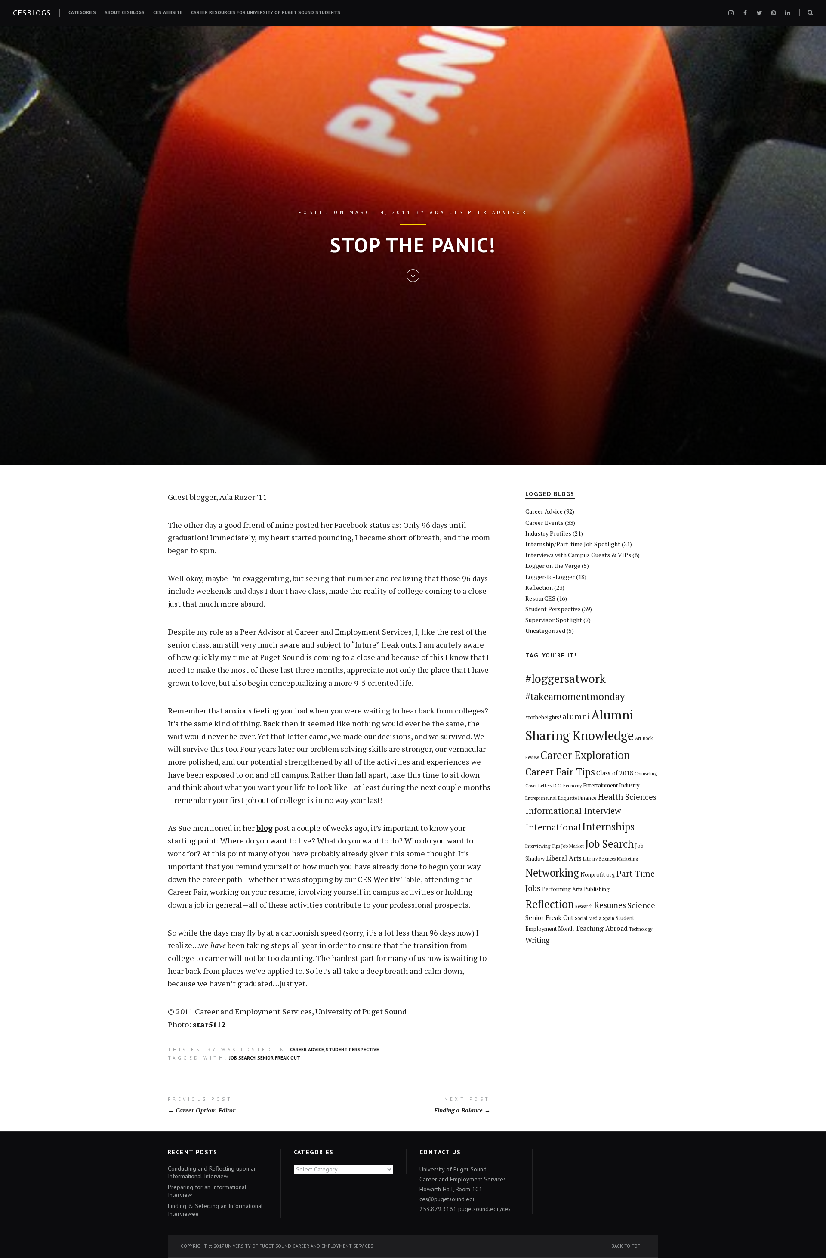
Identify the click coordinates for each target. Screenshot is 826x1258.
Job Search (242, 1058)
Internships (608, 826)
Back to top (625, 1246)
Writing (537, 940)
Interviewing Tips (542, 846)
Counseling (646, 774)
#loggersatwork (565, 678)
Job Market (572, 846)
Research (584, 906)
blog (264, 828)
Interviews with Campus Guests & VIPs (578, 555)
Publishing (597, 889)
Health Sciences (627, 797)
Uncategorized (545, 630)
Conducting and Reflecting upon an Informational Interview (212, 1172)
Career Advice (307, 1050)
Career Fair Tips (560, 771)
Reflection (539, 587)
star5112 (209, 1024)
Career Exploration (585, 755)
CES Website (167, 12)
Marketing (627, 859)
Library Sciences (599, 859)
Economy (572, 786)
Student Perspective (352, 1050)
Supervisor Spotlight (553, 620)
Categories (82, 12)
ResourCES (540, 598)
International (553, 827)
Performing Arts (562, 889)
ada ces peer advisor (478, 212)
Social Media (588, 918)
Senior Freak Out (278, 1058)
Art (638, 738)
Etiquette (567, 798)
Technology (640, 929)
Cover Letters (538, 786)
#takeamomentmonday (575, 696)
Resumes (610, 905)
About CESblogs (125, 12)
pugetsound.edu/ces (484, 1209)
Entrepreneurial (541, 798)
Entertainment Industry (611, 785)
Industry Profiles (548, 533)
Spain (608, 918)
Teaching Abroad (601, 928)
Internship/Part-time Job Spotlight (572, 544)
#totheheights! (543, 717)
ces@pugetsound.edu (447, 1199)
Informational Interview (573, 810)
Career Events (544, 522)
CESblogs (32, 13)
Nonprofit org (597, 874)
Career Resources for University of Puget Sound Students (265, 12)
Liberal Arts (564, 858)
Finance (587, 798)
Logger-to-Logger (550, 577)
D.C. (557, 786)
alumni (576, 716)
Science (641, 905)
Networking (552, 873)
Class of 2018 (614, 773)
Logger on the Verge (552, 565)
